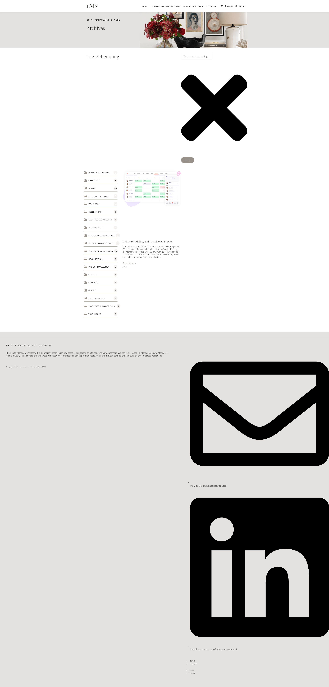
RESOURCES (188, 6)
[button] (221, 6)
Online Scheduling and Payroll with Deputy (147, 241)
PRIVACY (193, 664)
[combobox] (196, 56)
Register (241, 6)
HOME (145, 6)
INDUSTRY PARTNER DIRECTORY (165, 6)
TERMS (192, 661)
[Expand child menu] (195, 6)
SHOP (200, 6)
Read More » (129, 263)
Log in (230, 6)
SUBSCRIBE (211, 6)
